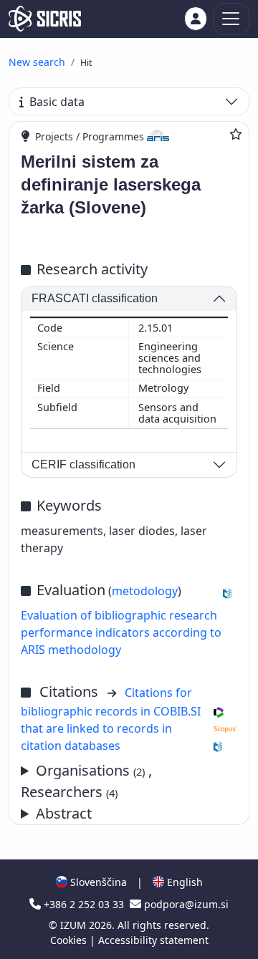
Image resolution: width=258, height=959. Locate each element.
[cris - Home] (45, 19)
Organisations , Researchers (86, 781)
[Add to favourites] (236, 133)
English (183, 882)
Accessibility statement (153, 940)
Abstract (64, 813)
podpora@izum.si (185, 904)
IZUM (74, 925)
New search (37, 62)
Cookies (70, 940)
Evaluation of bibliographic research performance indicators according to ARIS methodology (121, 632)
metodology (145, 591)
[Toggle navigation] (231, 19)
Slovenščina (97, 882)
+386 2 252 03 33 (84, 904)
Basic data (57, 102)
